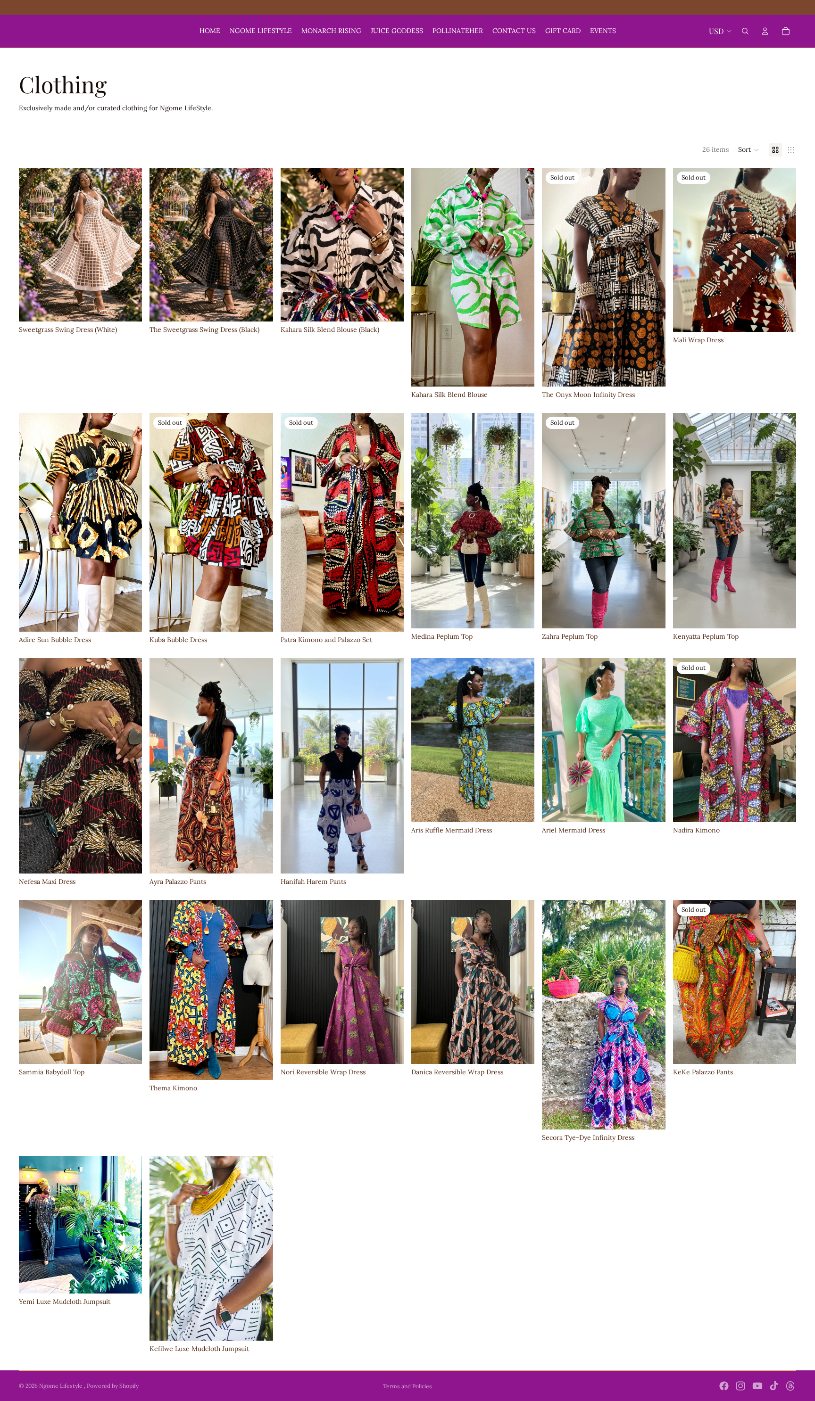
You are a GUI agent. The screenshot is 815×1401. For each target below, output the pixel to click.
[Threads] (790, 1386)
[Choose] (127, 307)
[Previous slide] (33, 244)
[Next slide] (128, 244)
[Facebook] (724, 1386)
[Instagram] (740, 1386)
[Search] (745, 31)
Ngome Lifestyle (61, 1385)
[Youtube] (757, 1386)
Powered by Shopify (113, 1385)
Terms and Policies (407, 1386)
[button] (748, 150)
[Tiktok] (774, 1386)
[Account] (765, 31)
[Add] (127, 617)
